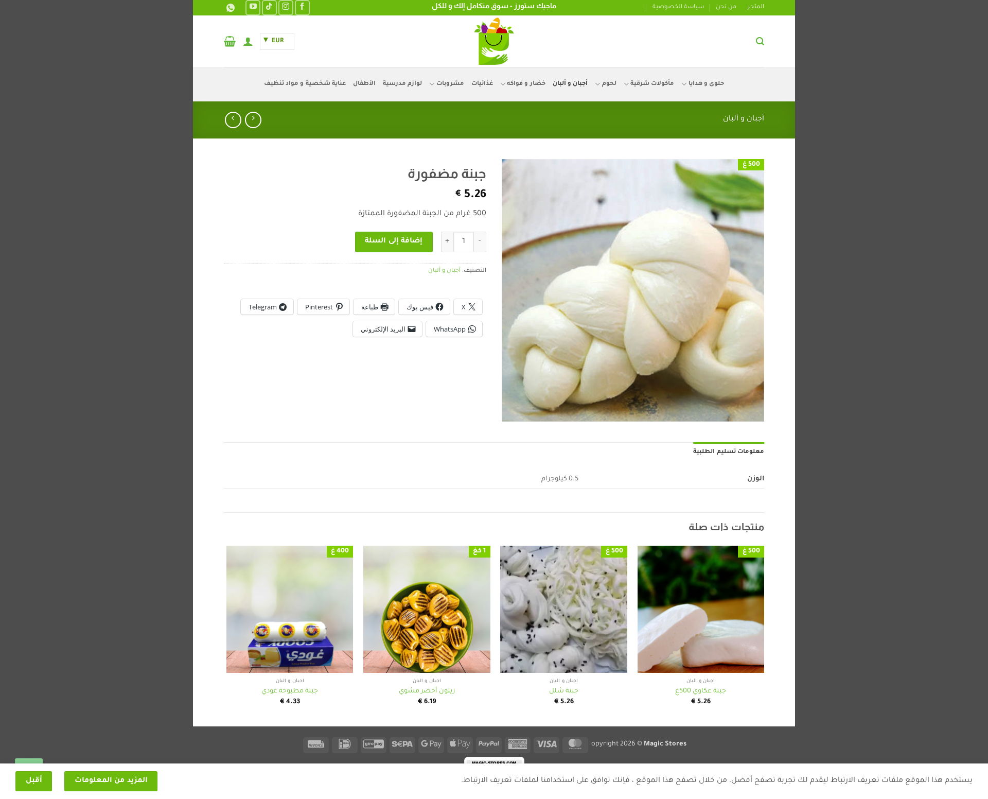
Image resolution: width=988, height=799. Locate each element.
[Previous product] (233, 120)
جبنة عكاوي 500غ (700, 691)
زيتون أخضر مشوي (427, 691)
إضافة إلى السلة (393, 241)
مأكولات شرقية (652, 84)
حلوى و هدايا (706, 84)
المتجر (756, 7)
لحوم (609, 84)
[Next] (227, 635)
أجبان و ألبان (570, 84)
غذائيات (482, 84)
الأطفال (364, 84)
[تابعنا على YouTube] (252, 7)
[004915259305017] (229, 8)
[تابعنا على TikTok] (269, 7)
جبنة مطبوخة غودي (289, 691)
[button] (760, 41)
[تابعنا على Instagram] (285, 7)
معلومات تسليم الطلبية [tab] (728, 452)
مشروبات (450, 84)
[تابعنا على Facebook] (302, 7)
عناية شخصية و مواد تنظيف (305, 84)
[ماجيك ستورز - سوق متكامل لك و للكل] (494, 41)
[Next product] (253, 120)
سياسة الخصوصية (678, 7)
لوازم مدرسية (402, 84)
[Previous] (763, 635)
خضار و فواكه (526, 84)
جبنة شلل (563, 691)
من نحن (726, 7)
